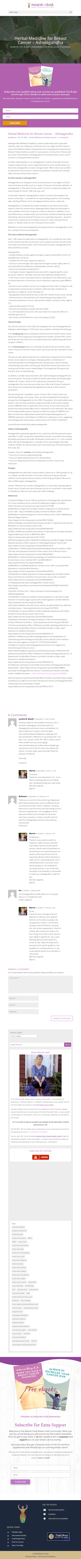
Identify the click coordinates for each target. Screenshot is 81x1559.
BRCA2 (14, 1242)
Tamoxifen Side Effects (19, 1337)
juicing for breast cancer (31, 1308)
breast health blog (17, 1286)
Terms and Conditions (47, 1556)
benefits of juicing (17, 1234)
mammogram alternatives (20, 1315)
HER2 (28, 1293)
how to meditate (25, 1300)
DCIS (13, 1289)
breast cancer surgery (18, 1278)
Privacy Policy (30, 1556)
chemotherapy (29, 1286)
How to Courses (18, 1542)
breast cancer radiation (19, 1271)
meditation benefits (18, 1322)
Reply (68, 720)
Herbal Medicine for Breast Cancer (45, 47)
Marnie (15, 47)
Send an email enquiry (56, 1510)
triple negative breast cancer (20, 1341)
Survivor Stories (17, 1334)
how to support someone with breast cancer (25, 1304)
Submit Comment (62, 1018)
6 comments (66, 47)
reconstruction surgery (19, 1330)
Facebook (51, 1514)
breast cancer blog (17, 1249)
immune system (17, 1308)
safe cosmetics (32, 1330)
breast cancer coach (18, 1256)
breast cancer (22, 1242)
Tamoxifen (27, 1334)
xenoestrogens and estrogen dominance (24, 1345)
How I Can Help (17, 1545)
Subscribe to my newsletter (58, 1518)
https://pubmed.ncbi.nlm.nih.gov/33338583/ (49, 673)
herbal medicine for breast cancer (22, 1297)
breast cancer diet (17, 1264)
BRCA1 (30, 1238)
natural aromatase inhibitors (20, 1326)
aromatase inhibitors (18, 1227)
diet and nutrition (22, 1289)
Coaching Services (18, 1538)
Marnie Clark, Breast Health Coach (48, 1136)
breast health (32, 1282)
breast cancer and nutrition (20, 1245)
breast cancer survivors (19, 1282)
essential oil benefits (18, 1293)
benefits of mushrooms (19, 1238)
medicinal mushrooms (18, 1319)
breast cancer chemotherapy (20, 1253)
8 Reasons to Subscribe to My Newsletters (40, 1416)
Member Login (17, 1532)
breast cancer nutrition (19, 1267)
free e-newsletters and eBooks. (37, 1132)
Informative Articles (19, 1535)
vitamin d (34, 1341)
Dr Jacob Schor (33, 1289)
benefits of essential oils (19, 1231)
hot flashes (15, 1300)
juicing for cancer (17, 1311)
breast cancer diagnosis (19, 1260)
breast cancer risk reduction (20, 1275)
